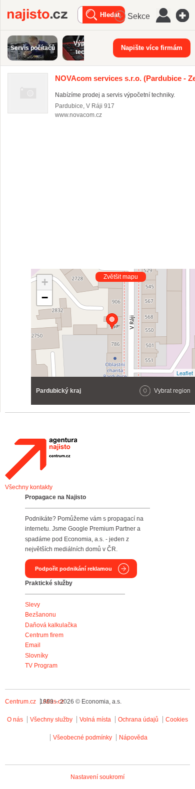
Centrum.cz (20, 701)
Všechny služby (52, 719)
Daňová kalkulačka (51, 625)
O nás (15, 719)
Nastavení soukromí (97, 777)
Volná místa (95, 719)
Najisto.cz (43, 14)
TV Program (41, 665)
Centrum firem (44, 635)
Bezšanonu (40, 614)
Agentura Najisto (41, 459)
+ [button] (45, 282)
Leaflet (184, 373)
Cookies (177, 719)
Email (32, 645)
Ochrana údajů (138, 719)
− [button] (45, 297)
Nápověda (133, 737)
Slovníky (36, 655)
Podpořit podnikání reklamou (73, 569)
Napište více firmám (151, 47)
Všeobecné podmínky (82, 737)
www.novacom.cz (78, 114)
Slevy (32, 604)
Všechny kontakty (28, 487)
